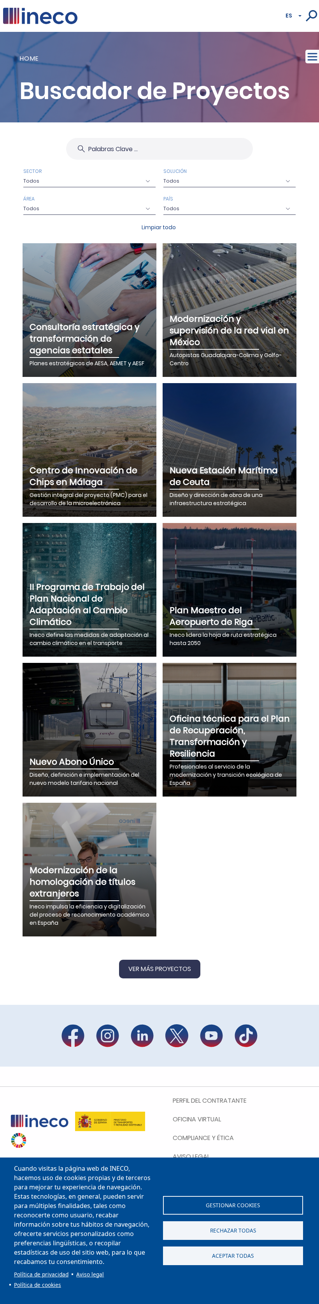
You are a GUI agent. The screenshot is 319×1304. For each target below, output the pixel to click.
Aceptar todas (233, 1255)
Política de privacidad (41, 1274)
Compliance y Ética (203, 1137)
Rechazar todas (233, 1230)
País (168, 198)
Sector (32, 171)
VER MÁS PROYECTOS (159, 968)
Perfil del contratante (210, 1100)
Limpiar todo (159, 227)
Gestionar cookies (233, 1205)
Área (29, 198)
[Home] (40, 12)
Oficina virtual (197, 1119)
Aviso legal (90, 1274)
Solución (175, 171)
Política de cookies (37, 1284)
